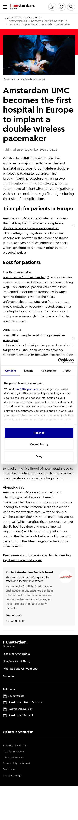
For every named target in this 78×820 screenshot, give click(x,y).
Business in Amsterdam (27, 17)
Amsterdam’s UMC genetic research (29, 492)
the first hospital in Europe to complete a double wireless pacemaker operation (33, 226)
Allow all (39, 432)
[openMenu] (5, 7)
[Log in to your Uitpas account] (52, 7)
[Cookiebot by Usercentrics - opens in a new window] (58, 360)
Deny (39, 456)
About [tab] (67, 370)
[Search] (71, 7)
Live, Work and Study (16, 661)
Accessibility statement (16, 763)
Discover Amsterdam (16, 654)
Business (8, 676)
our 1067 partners (27, 389)
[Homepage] (6, 17)
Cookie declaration (14, 751)
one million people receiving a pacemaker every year (34, 338)
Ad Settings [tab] (48, 370)
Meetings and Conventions (20, 668)
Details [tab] (28, 370)
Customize (37, 444)
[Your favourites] (62, 7)
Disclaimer (9, 769)
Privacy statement (13, 757)
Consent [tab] (10, 370)
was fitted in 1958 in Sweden (24, 277)
